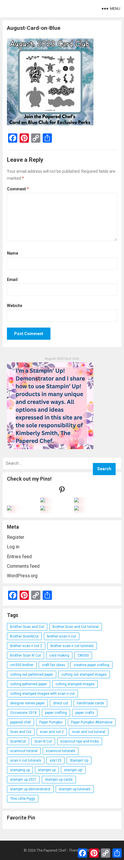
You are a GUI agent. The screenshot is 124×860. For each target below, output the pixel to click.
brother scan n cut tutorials (72, 646)
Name (12, 253)
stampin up (47, 770)
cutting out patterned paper (31, 674)
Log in (13, 547)
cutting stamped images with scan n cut (42, 694)
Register (15, 537)
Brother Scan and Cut (27, 627)
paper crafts (84, 713)
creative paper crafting (91, 665)
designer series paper (27, 703)
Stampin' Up (79, 760)
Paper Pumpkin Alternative (91, 722)
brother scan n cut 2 (26, 646)
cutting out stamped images (84, 674)
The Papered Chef (51, 850)
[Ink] (76, 500)
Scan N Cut (43, 741)
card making (59, 655)
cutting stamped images (75, 684)
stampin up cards (59, 780)
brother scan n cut (61, 636)
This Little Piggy (22, 799)
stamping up (20, 770)
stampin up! (73, 770)
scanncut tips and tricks (79, 741)
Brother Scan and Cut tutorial (75, 627)
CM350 (83, 655)
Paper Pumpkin (51, 722)
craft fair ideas (53, 665)
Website (14, 305)
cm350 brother (21, 665)
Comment (18, 189)
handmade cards (90, 703)
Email (12, 279)
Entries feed (19, 556)
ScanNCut (18, 741)
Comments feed (23, 566)
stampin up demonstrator (30, 789)
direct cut (60, 703)
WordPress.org (22, 575)
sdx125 (55, 760)
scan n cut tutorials (25, 760)
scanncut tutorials (60, 751)
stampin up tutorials (75, 789)
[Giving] (42, 509)
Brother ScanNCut (24, 636)
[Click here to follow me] (62, 491)
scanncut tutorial (23, 751)
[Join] (42, 500)
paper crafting (56, 713)
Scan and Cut (20, 732)
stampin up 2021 (23, 780)
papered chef (20, 722)
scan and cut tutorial (88, 732)
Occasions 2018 (23, 713)
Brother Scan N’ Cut (25, 655)
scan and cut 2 (52, 732)
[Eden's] (9, 509)
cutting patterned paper (28, 684)
